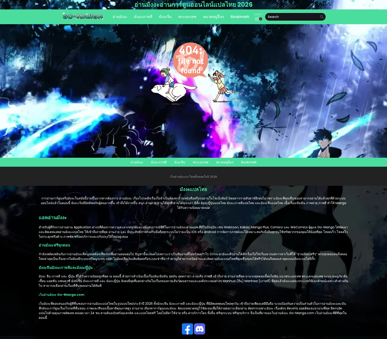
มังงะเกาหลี (159, 162)
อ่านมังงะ (137, 162)
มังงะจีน (179, 162)
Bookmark (249, 162)
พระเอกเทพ (200, 162)
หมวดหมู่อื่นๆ (225, 162)
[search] (321, 17)
